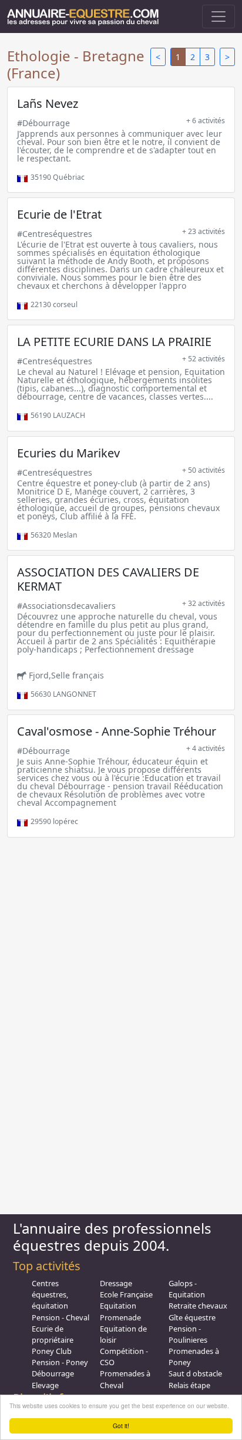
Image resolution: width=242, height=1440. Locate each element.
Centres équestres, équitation (50, 1294)
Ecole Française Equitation (126, 1300)
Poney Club (52, 1351)
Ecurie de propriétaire (52, 1334)
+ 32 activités (203, 603)
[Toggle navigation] (218, 16)
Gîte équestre (192, 1317)
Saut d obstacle (195, 1373)
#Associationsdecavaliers (66, 605)
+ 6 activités (205, 121)
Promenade (120, 1317)
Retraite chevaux (198, 1305)
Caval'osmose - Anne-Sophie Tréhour (116, 731)
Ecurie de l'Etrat (59, 214)
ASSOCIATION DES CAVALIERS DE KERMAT (108, 579)
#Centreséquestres (54, 233)
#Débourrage (43, 122)
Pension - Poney (60, 1362)
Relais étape (189, 1385)
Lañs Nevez (47, 103)
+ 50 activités (203, 470)
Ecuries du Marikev (68, 453)
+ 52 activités (203, 359)
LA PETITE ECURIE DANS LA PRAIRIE (114, 342)
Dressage (116, 1283)
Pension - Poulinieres (188, 1334)
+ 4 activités (205, 748)
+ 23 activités (203, 231)
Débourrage (53, 1373)
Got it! (121, 1425)
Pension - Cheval (60, 1317)
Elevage (45, 1385)
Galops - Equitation (187, 1289)
